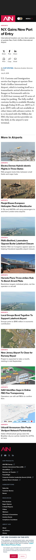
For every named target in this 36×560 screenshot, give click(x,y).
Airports (4, 25)
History (4, 533)
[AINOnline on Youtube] (5, 455)
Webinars (5, 512)
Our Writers (6, 530)
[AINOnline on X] (9, 455)
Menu (28, 19)
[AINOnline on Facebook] (1, 455)
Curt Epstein (8, 68)
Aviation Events (7, 517)
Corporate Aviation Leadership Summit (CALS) (16, 477)
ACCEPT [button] (13, 556)
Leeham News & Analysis (10, 480)
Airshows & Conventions (10, 514)
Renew (4, 493)
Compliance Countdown (9, 519)
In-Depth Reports (7, 507)
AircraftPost (6, 469)
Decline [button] (23, 556)
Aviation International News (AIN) (12, 467)
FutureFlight (6, 475)
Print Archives (6, 501)
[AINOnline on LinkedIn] (13, 455)
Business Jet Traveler (9, 472)
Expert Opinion (7, 504)
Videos (4, 509)
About (4, 528)
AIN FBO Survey (7, 464)
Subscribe (5, 488)
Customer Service (7, 491)
